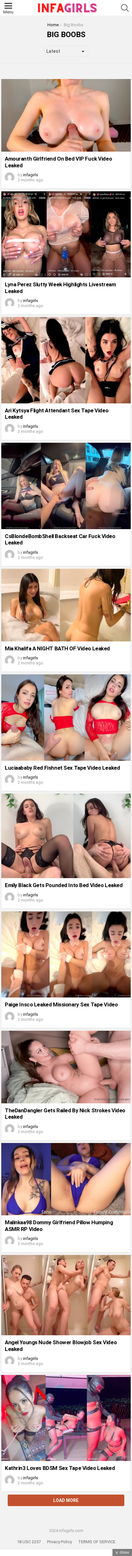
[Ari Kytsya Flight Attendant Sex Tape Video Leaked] (66, 360)
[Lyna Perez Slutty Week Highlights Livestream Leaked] (66, 234)
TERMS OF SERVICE (96, 1541)
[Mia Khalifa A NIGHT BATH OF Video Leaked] (66, 605)
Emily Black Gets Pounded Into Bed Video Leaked (63, 885)
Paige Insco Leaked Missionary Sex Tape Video (61, 1004)
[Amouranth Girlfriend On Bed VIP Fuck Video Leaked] (66, 115)
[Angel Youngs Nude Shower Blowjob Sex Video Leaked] (66, 1295)
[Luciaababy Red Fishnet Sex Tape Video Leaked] (66, 717)
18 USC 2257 (29, 1541)
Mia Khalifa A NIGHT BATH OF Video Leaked (57, 648)
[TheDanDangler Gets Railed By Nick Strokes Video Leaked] (66, 1067)
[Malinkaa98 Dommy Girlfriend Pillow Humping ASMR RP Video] (66, 1179)
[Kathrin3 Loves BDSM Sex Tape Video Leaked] (66, 1418)
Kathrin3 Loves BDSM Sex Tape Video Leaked (60, 1468)
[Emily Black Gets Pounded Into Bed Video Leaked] (66, 836)
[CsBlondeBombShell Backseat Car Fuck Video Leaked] (66, 486)
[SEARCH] (125, 8)
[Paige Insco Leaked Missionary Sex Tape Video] (66, 954)
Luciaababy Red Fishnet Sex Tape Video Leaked (62, 768)
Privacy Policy (59, 1541)
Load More (65, 1500)
